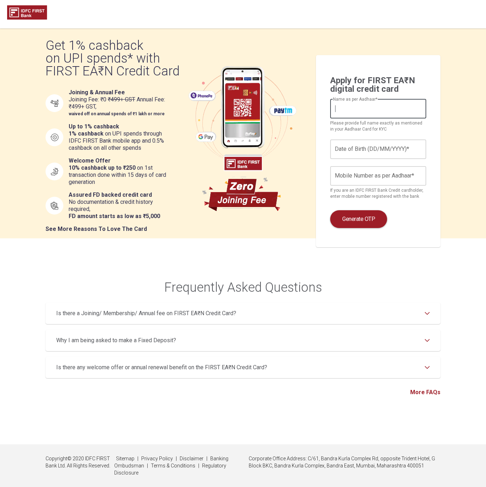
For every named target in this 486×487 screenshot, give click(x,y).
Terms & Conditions (173, 466)
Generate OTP (358, 219)
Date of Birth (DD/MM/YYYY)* (372, 148)
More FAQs (425, 392)
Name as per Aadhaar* (355, 99)
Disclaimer (192, 458)
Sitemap (125, 458)
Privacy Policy (157, 458)
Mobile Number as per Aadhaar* (374, 175)
